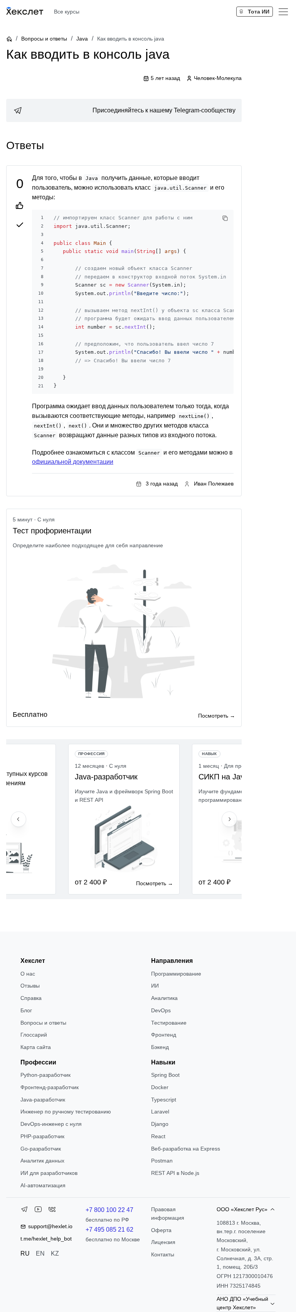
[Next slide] (229, 819)
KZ (55, 1253)
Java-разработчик (42, 1099)
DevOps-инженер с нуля (51, 1124)
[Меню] (283, 11)
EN (40, 1253)
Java (82, 38)
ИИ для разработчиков (48, 1173)
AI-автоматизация (43, 1185)
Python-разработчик (45, 1075)
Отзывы (30, 986)
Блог (26, 1010)
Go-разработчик (40, 1149)
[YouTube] (38, 1210)
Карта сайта (35, 1047)
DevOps (161, 1010)
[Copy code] (225, 218)
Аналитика (164, 998)
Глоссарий (33, 1035)
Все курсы (66, 11)
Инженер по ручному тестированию (65, 1111)
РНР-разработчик (42, 1136)
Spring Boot (165, 1075)
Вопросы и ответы (44, 38)
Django (159, 1124)
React (158, 1136)
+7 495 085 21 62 (109, 1229)
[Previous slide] (18, 819)
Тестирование (169, 1023)
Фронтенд (163, 1035)
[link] (124, 110)
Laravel (160, 1111)
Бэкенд (160, 1047)
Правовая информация (167, 1213)
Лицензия (163, 1242)
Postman (162, 1161)
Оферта (161, 1230)
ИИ (155, 986)
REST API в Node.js (175, 1173)
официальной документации (72, 461)
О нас (27, 974)
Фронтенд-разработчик (49, 1087)
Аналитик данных (42, 1161)
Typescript (163, 1099)
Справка (31, 998)
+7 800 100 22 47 (109, 1210)
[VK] (52, 1210)
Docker (159, 1087)
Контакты (162, 1254)
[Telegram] (24, 1210)
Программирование (176, 974)
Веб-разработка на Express (185, 1149)
